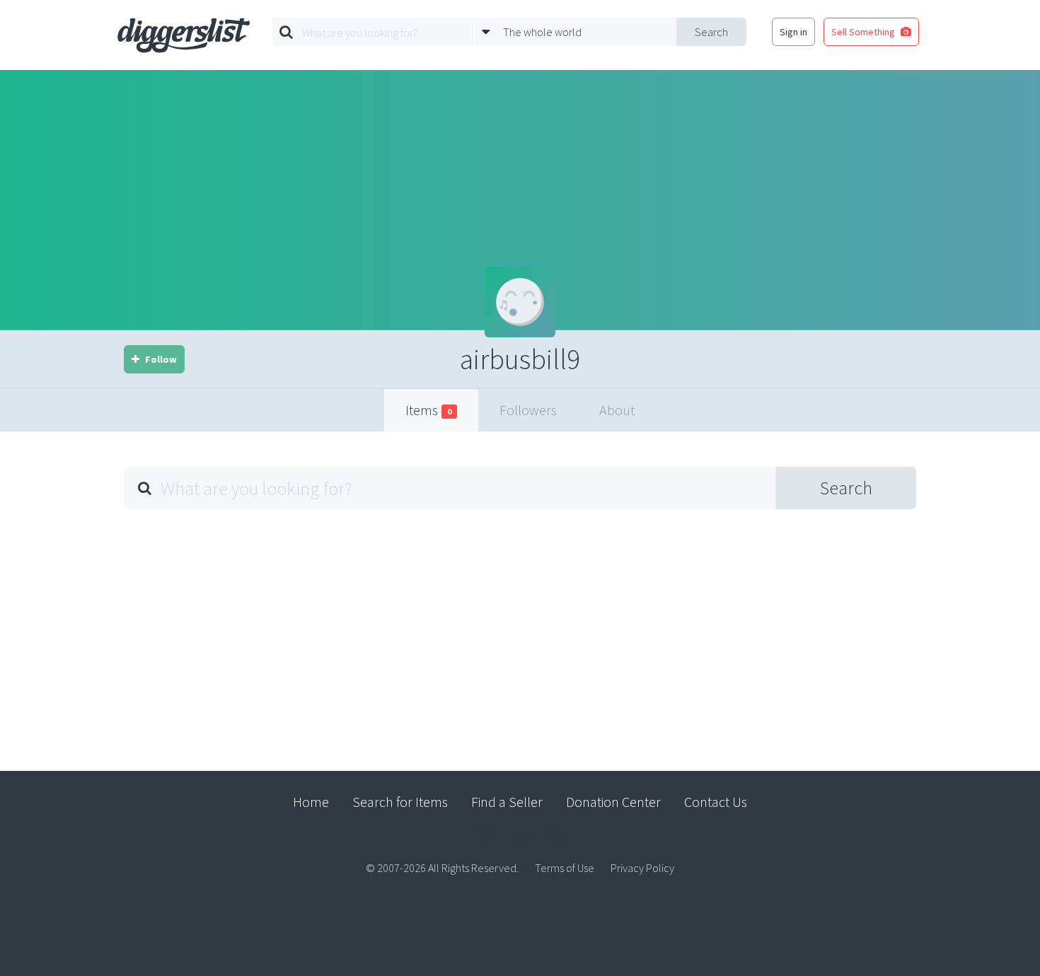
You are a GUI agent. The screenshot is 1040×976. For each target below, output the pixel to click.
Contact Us (715, 802)
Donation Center (613, 802)
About (617, 410)
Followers (528, 410)
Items (428, 410)
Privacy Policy (642, 868)
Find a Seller (507, 802)
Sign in (793, 31)
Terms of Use (564, 868)
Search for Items (400, 802)
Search (711, 32)
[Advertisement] (520, 629)
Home (311, 802)
